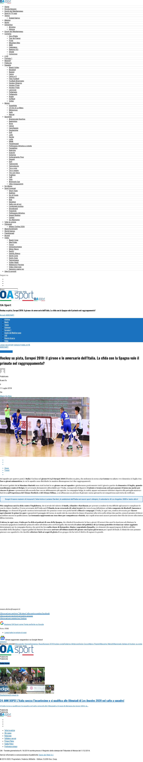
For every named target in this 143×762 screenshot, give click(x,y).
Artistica (12, 27)
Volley (11, 101)
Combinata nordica (16, 206)
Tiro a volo (13, 168)
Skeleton (12, 202)
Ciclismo (7, 34)
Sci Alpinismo (14, 220)
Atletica (7, 20)
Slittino (11, 197)
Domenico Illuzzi (36, 644)
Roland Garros (14, 18)
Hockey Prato (14, 88)
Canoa (11, 126)
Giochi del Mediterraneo (13, 11)
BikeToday (13, 242)
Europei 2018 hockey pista (53, 644)
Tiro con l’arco (14, 173)
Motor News (14, 249)
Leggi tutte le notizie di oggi (15, 633)
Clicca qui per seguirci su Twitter (13, 618)
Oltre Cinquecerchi (16, 184)
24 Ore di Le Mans (16, 108)
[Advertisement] (71, 552)
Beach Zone (13, 240)
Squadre (7, 65)
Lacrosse (12, 90)
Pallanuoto (13, 94)
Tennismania (14, 260)
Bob (10, 200)
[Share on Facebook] (73, 460)
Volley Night (13, 262)
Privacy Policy (9, 741)
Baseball (12, 70)
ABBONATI (10, 315)
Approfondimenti (11, 229)
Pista (11, 41)
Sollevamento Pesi (16, 157)
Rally (11, 112)
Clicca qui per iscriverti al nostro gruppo (16, 616)
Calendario (13, 47)
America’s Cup (14, 182)
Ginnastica (8, 25)
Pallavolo (8, 63)
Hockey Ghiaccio (15, 83)
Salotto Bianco (14, 253)
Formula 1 (8, 58)
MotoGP (7, 61)
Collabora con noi (10, 738)
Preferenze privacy (10, 746)
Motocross (13, 110)
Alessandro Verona (22, 644)
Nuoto (6, 22)
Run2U (11, 251)
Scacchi (12, 153)
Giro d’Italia (13, 36)
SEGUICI (3, 642)
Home (6, 7)
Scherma (12, 155)
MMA (11, 141)
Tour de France (14, 38)
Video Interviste (15, 267)
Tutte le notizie (10, 222)
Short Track (13, 191)
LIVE (6, 56)
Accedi (7, 235)
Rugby (11, 97)
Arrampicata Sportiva (17, 119)
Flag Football (14, 79)
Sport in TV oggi (10, 13)
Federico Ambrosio (71, 644)
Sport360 (8, 117)
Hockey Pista (14, 85)
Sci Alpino (8, 186)
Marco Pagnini (94, 644)
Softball (12, 99)
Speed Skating (14, 215)
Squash (12, 159)
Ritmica (12, 29)
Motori (7, 103)
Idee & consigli (10, 271)
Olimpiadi (8, 224)
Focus (11, 245)
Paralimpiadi (14, 144)
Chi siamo (7, 733)
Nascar (11, 115)
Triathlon (12, 175)
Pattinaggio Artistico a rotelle (20, 146)
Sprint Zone (13, 256)
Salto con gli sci (15, 204)
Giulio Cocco (84, 644)
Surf (10, 162)
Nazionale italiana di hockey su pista (128, 644)
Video (6, 238)
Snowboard (13, 209)
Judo (11, 135)
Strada (11, 52)
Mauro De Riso (6, 396)
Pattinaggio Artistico (17, 213)
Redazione (7, 735)
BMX (11, 45)
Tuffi (10, 177)
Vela (10, 179)
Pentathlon (13, 148)
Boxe (11, 124)
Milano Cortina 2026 (17, 227)
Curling (11, 218)
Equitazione (13, 130)
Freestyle (12, 211)
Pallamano (13, 92)
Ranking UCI (13, 49)
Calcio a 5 (13, 76)
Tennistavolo (14, 166)
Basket (11, 72)
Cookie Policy (8, 743)
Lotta (11, 139)
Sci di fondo (13, 195)
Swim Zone (13, 258)
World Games (9, 231)
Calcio (11, 74)
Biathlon (12, 193)
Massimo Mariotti (107, 644)
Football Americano (16, 81)
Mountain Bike (14, 43)
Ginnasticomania (15, 247)
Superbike (13, 106)
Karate (11, 137)
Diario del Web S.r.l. (46, 755)
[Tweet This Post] (73, 462)
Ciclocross (13, 54)
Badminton (13, 121)
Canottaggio (13, 128)
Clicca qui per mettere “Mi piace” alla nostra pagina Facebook (25, 613)
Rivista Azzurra (10, 9)
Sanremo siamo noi (16, 269)
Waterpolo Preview (16, 265)
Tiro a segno (14, 170)
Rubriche (12, 150)
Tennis (7, 16)
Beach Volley (14, 67)
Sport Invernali (10, 188)
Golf (10, 132)
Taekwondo (13, 164)
